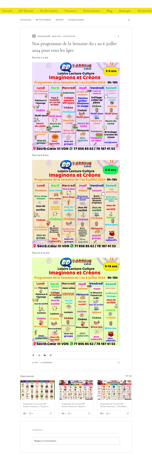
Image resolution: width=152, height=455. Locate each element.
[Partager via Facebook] (33, 355)
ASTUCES (60, 20)
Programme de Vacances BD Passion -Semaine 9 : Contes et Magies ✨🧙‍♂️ (35, 405)
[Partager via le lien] (51, 355)
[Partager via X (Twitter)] (39, 355)
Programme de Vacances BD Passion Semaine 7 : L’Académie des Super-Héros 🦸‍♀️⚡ (113, 405)
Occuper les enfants (76, 20)
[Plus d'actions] (118, 36)
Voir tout (128, 376)
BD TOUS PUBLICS (43, 20)
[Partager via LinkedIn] (45, 355)
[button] (129, 20)
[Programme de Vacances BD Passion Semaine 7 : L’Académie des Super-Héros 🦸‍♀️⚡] (114, 390)
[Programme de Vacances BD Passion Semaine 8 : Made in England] (76, 390)
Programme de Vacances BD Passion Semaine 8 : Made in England (73, 405)
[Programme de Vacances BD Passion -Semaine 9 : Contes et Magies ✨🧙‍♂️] (37, 390)
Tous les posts (25, 20)
